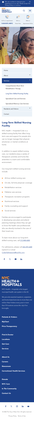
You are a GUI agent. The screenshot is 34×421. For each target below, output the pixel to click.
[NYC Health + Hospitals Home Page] (7, 10)
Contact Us (6, 393)
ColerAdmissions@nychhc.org (13, 252)
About (6, 75)
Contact (6, 114)
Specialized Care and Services (16, 99)
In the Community (9, 389)
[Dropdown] (30, 75)
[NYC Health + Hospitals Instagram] (17, 406)
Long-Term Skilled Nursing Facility (17, 94)
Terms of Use (22, 416)
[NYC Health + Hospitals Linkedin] (22, 406)
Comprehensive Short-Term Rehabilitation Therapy (15, 87)
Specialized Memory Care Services (17, 104)
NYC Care (6, 384)
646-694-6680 (27, 247)
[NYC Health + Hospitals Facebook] (5, 406)
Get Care (5, 344)
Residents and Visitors (11, 109)
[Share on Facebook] (4, 259)
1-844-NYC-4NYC (7, 23)
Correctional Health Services (13, 371)
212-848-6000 (25, 240)
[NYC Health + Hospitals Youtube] (28, 406)
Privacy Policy (12, 416)
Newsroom (6, 366)
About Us (5, 357)
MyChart (5, 322)
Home (6, 70)
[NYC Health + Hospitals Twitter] (11, 406)
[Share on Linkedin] (21, 259)
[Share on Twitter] (10, 259)
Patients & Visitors (9, 317)
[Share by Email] (15, 259)
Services (6, 81)
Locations (6, 339)
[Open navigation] (30, 11)
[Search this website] (24, 11)
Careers (5, 362)
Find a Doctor (7, 335)
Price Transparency (9, 326)
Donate (5, 379)
